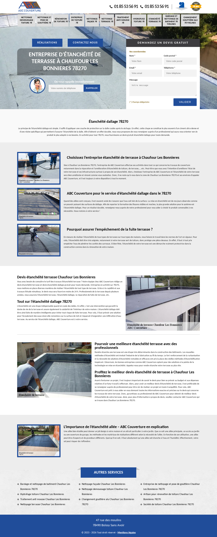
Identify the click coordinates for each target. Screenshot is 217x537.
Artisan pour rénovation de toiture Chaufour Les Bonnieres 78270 (168, 497)
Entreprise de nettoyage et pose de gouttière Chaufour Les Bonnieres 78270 (171, 487)
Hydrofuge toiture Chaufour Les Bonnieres (42, 494)
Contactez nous (85, 42)
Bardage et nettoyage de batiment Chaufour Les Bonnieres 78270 (45, 487)
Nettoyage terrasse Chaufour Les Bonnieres (42, 504)
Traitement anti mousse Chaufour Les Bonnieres (45, 499)
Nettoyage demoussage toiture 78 (26, 20)
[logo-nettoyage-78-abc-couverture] (29, 6)
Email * (132, 68)
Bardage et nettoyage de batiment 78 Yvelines (171, 20)
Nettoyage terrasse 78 (107, 20)
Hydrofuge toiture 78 (139, 20)
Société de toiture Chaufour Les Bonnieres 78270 (168, 504)
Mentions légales (127, 532)
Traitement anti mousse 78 (122, 20)
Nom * (132, 56)
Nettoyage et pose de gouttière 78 (44, 20)
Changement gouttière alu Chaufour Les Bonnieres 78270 (108, 502)
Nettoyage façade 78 (92, 20)
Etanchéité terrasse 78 (155, 20)
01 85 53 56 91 (126, 6)
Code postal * (170, 56)
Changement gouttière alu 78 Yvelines (190, 20)
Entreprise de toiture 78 (76, 20)
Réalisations (47, 42)
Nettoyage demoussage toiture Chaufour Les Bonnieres (105, 492)
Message (133, 80)
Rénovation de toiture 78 (61, 20)
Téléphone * (169, 68)
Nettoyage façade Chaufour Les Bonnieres (103, 484)
